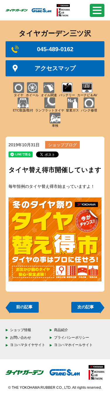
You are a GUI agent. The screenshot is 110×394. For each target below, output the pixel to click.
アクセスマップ (55, 68)
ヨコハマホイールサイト (73, 345)
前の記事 (24, 306)
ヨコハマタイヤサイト (27, 345)
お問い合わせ (20, 337)
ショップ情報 (20, 330)
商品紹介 (61, 330)
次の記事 (85, 306)
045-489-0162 (55, 49)
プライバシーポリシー (71, 337)
